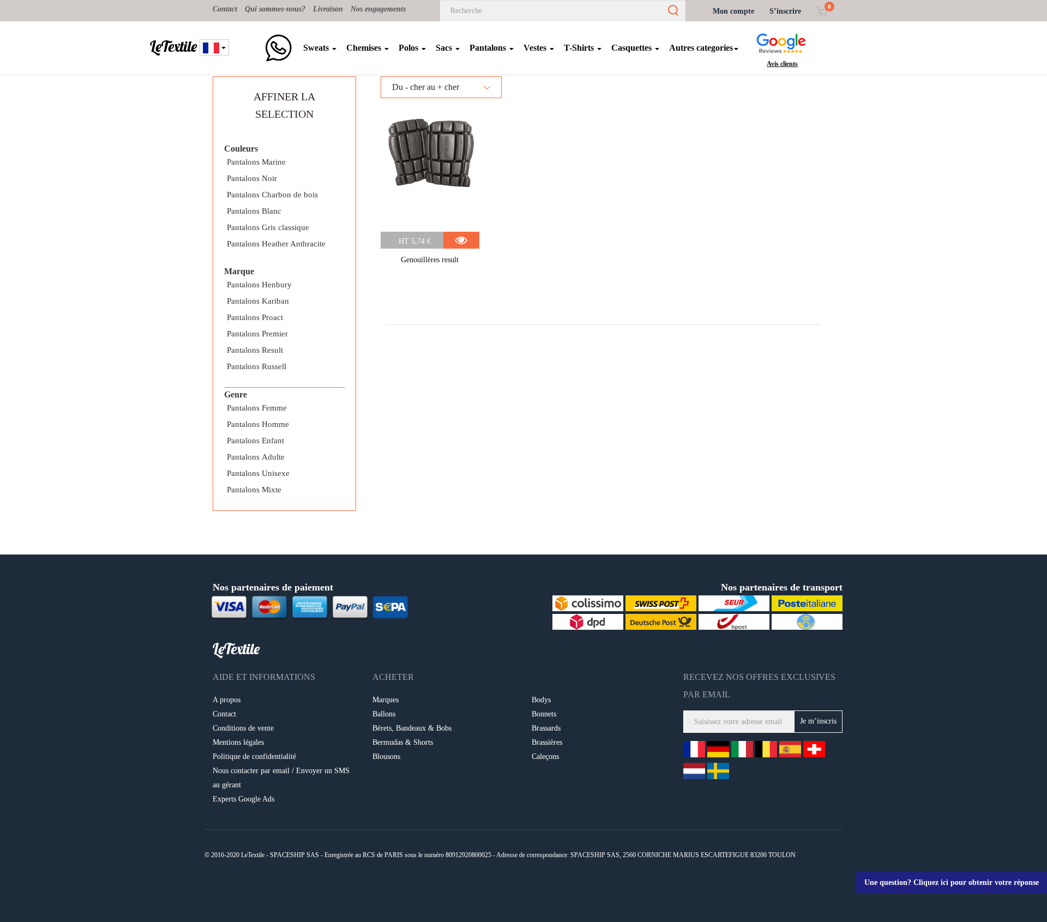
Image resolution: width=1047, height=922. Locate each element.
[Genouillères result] (430, 168)
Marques (385, 700)
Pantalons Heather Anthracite (276, 243)
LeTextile (173, 46)
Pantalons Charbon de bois (272, 194)
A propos (226, 700)
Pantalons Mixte (254, 489)
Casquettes (632, 47)
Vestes (536, 47)
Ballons (383, 714)
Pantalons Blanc (254, 211)
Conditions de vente (243, 728)
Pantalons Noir (252, 178)
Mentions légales (238, 742)
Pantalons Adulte (256, 457)
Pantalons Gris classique (268, 227)
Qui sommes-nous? (275, 9)
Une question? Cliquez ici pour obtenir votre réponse (951, 882)
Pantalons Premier (257, 333)
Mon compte (733, 11)
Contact (225, 9)
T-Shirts (580, 47)
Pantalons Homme (258, 424)
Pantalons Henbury (259, 284)
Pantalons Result (255, 350)
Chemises (364, 47)
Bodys (541, 700)
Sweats (317, 47)
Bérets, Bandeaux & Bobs (412, 728)
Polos (409, 47)
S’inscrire (785, 11)
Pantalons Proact (255, 317)
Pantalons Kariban (258, 301)
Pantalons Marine (256, 162)
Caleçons (545, 756)
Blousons (386, 756)
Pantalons (489, 47)
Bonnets (544, 714)
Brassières (547, 742)
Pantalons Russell (256, 366)
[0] (821, 11)
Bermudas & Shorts (402, 742)
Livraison (328, 9)
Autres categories (701, 47)
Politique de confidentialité (254, 756)
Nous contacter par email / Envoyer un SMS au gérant (281, 778)
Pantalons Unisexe (258, 473)
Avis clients (782, 64)
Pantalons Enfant (255, 440)
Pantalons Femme (257, 407)
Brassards (546, 728)
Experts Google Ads (243, 799)
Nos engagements (378, 9)
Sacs (445, 47)
